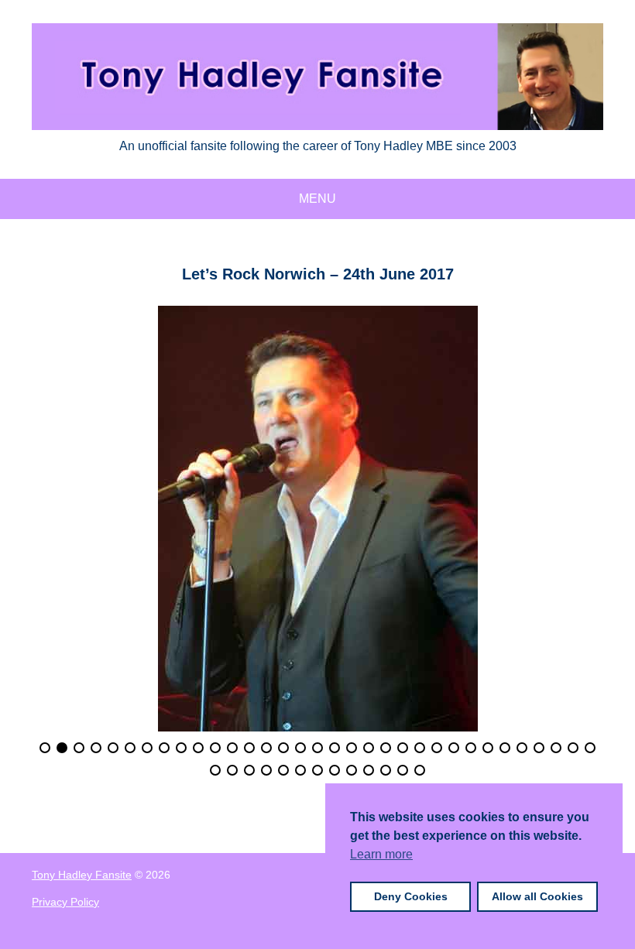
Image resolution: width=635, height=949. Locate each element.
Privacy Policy (65, 902)
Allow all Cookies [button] (537, 896)
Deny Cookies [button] (411, 896)
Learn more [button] (381, 854)
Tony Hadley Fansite (82, 874)
